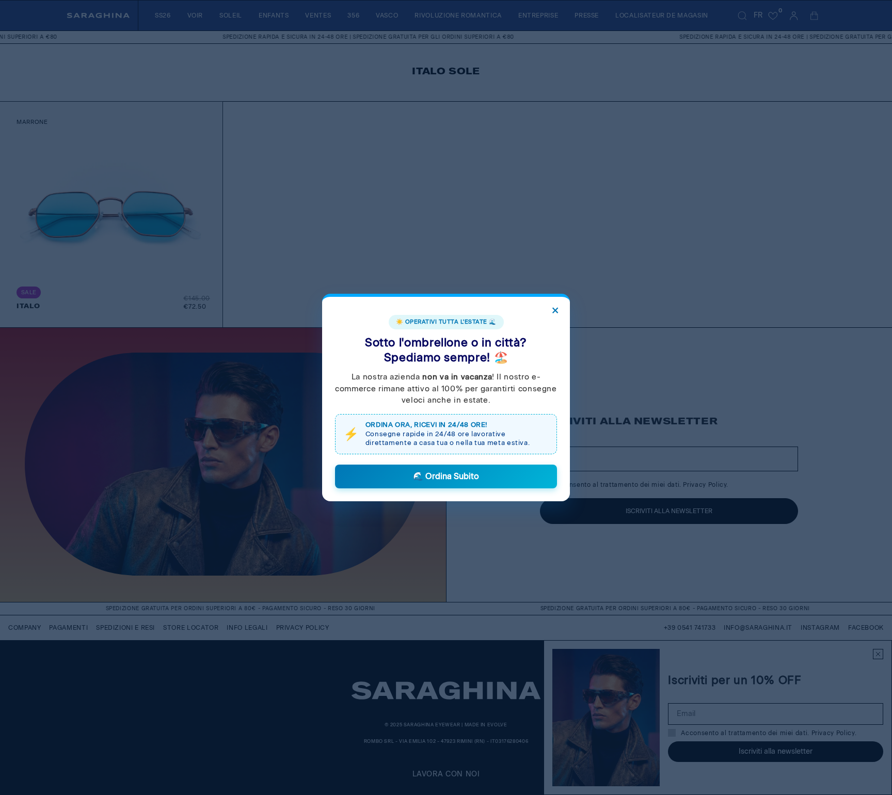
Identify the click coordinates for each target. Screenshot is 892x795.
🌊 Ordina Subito (446, 476)
